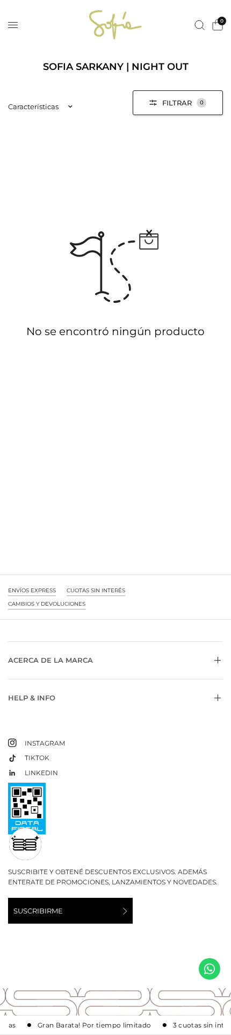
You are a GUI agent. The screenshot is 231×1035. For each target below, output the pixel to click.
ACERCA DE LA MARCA (50, 660)
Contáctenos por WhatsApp (209, 969)
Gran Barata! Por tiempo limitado (91, 1025)
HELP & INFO (31, 697)
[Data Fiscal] (27, 813)
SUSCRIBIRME (38, 910)
